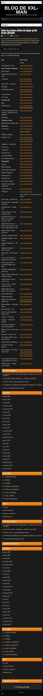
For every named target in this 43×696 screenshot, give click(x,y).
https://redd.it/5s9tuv (26, 71)
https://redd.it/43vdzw (26, 212)
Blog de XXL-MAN (23, 687)
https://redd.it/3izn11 (26, 223)
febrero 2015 (6, 456)
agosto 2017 (6, 440)
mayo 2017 (6, 450)
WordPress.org (7, 516)
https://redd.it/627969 (26, 309)
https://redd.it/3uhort (26, 337)
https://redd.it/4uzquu (26, 243)
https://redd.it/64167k (26, 91)
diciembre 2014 (7, 462)
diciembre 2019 (7, 406)
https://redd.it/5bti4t (25, 137)
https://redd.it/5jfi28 (25, 363)
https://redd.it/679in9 (26, 84)
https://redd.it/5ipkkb (26, 329)
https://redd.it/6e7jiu (26, 301)
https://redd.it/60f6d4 (26, 134)
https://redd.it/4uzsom (26, 248)
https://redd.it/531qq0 (26, 238)
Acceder (5, 507)
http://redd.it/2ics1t (25, 289)
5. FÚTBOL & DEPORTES (11, 489)
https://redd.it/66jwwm (26, 320)
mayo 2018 (6, 421)
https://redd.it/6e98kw (26, 120)
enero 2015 (6, 459)
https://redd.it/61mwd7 (26, 141)
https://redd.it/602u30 (26, 358)
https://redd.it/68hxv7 (26, 279)
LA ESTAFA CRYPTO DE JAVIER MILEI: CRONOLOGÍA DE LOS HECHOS (22, 374)
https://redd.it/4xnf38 (26, 110)
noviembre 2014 (7, 465)
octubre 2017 (7, 434)
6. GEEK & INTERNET (10, 492)
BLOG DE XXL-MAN (21, 10)
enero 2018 (6, 428)
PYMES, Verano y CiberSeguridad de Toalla (16, 382)
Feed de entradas (8, 510)
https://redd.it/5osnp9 (26, 167)
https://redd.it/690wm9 (26, 86)
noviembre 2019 (7, 409)
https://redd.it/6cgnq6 (26, 103)
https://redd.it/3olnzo (26, 230)
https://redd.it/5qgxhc (26, 147)
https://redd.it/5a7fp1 (26, 284)
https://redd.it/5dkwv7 (26, 217)
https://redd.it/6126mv (26, 181)
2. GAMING (16, 35)
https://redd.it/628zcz (26, 79)
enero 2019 (6, 412)
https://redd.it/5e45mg (26, 324)
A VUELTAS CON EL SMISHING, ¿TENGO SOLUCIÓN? (19, 378)
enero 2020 (6, 402)
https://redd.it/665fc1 (26, 81)
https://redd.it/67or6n (26, 144)
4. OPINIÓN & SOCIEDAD (11, 486)
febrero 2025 (6, 396)
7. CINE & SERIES (8, 496)
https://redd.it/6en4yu (26, 68)
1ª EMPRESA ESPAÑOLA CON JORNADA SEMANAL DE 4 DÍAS (22, 385)
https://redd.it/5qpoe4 (26, 164)
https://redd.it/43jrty (25, 199)
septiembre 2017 (8, 437)
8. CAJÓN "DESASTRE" (10, 499)
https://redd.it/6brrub (26, 100)
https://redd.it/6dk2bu (26, 126)
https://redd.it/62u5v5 (26, 129)
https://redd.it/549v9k (26, 294)
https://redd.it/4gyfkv (26, 202)
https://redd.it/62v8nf (26, 184)
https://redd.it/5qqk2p (26, 89)
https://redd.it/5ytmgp (26, 97)
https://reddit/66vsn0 (26, 317)
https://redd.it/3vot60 (26, 262)
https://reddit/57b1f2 (26, 342)
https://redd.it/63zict (26, 352)
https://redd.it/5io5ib (26, 158)
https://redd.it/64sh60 (26, 356)
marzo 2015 (6, 453)
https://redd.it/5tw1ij (25, 304)
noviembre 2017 (7, 431)
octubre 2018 (7, 415)
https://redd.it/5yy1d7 (26, 153)
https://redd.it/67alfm (26, 123)
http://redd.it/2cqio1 (25, 207)
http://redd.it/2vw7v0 (26, 253)
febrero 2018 (6, 424)
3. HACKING (7, 483)
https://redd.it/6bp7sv (26, 161)
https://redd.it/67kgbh (26, 117)
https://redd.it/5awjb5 (26, 170)
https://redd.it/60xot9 (26, 350)
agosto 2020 (6, 399)
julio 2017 (6, 443)
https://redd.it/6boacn (26, 108)
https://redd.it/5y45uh (26, 172)
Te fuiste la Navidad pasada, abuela (13, 388)
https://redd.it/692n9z (26, 178)
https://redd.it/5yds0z (26, 334)
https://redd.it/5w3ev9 (26, 155)
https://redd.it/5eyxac (26, 269)
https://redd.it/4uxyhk (26, 189)
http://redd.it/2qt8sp (25, 258)
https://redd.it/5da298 (26, 139)
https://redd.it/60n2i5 (26, 274)
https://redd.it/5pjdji (25, 74)
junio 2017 (6, 446)
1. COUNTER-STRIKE (9, 477)
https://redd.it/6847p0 (26, 65)
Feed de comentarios (9, 513)
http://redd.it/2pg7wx (26, 296)
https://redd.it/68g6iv (26, 94)
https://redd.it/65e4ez (26, 235)
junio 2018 (6, 418)
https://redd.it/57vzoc (26, 191)
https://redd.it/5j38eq (26, 345)
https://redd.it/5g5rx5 (26, 106)
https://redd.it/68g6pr (26, 299)
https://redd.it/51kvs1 (26, 312)
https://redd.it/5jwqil (25, 150)
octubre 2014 (7, 468)
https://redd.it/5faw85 (26, 175)
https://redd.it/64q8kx (26, 354)
